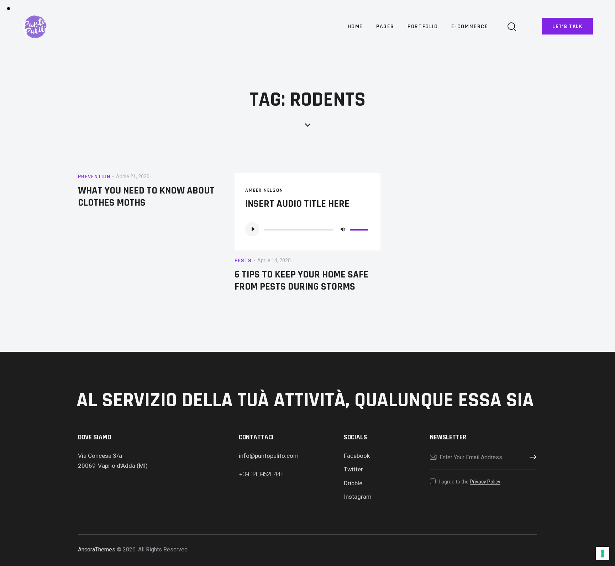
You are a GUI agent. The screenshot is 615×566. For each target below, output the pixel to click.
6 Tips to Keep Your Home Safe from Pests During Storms (301, 281)
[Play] (252, 229)
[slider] (360, 228)
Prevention (94, 176)
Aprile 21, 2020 (132, 176)
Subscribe (531, 457)
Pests (243, 260)
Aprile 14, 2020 (274, 260)
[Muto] (342, 229)
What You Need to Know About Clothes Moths (146, 197)
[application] (307, 229)
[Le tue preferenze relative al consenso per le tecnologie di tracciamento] (602, 553)
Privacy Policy (485, 482)
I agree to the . (470, 482)
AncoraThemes (96, 549)
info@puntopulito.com (269, 455)
